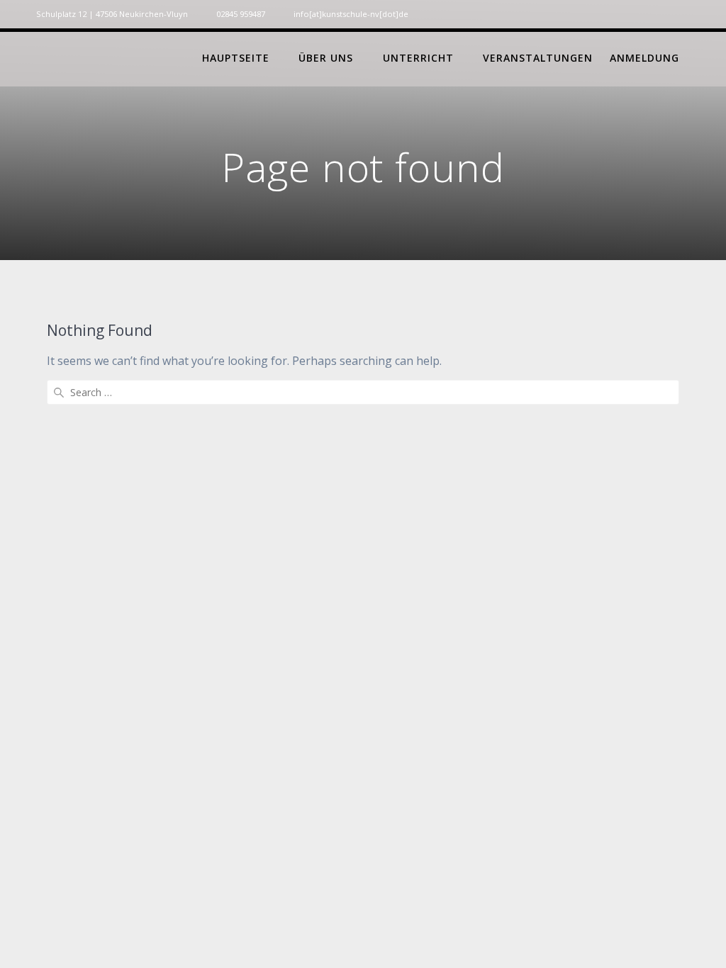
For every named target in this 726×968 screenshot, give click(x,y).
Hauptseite (235, 57)
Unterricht (418, 57)
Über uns (325, 57)
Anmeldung (644, 57)
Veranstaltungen (538, 57)
